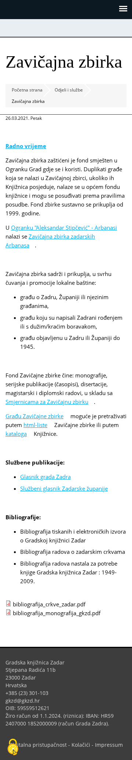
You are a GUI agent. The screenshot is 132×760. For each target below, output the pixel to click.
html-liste (38, 425)
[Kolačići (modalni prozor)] (13, 747)
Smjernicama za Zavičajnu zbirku (50, 401)
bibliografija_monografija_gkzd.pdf (59, 613)
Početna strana (27, 90)
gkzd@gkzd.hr (25, 700)
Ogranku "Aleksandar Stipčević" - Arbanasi (64, 227)
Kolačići (81, 744)
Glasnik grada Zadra (48, 476)
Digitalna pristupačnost (38, 744)
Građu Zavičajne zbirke (37, 416)
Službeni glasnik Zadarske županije (66, 488)
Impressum (109, 744)
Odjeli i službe (69, 90)
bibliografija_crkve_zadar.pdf (52, 604)
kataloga (19, 433)
